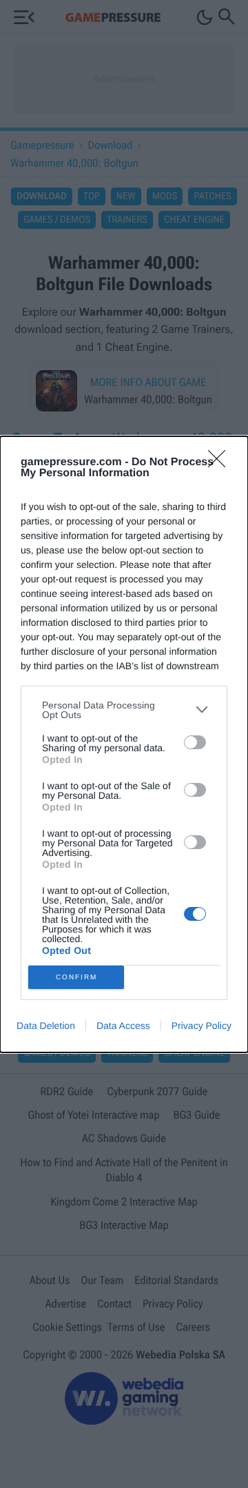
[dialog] (124, 744)
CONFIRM (76, 977)
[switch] (195, 742)
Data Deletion (46, 1025)
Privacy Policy (201, 1025)
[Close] (221, 463)
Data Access (123, 1025)
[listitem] (124, 710)
